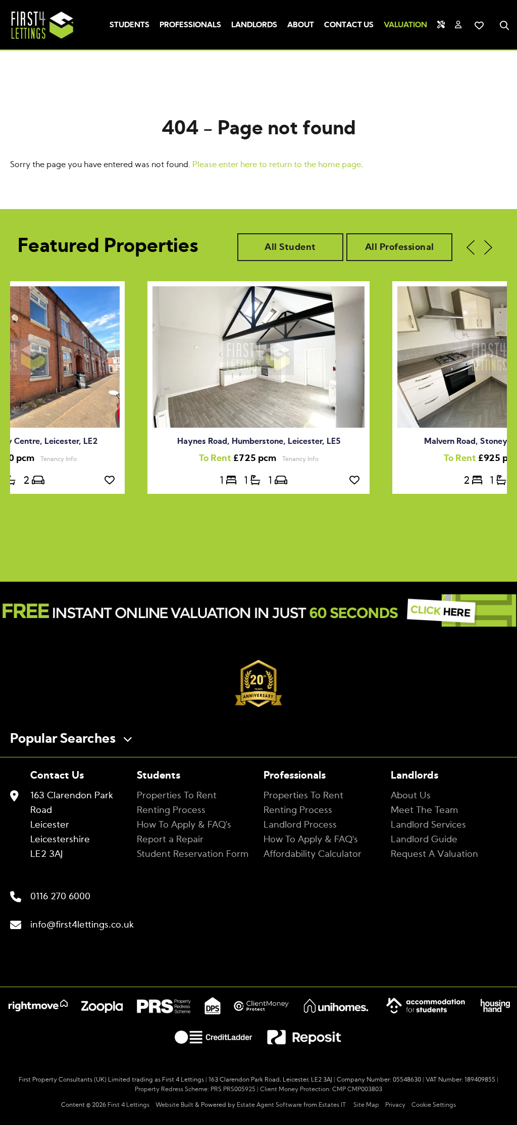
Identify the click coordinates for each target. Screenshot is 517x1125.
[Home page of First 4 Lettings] (38, 40)
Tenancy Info (300, 459)
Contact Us (349, 25)
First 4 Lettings (128, 1105)
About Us (411, 795)
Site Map (366, 1105)
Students (129, 25)
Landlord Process (300, 825)
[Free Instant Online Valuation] (258, 613)
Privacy (395, 1105)
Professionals (190, 25)
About (300, 25)
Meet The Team (424, 810)
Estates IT (332, 1105)
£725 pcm (240, 458)
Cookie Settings (433, 1105)
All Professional (399, 247)
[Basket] (479, 25)
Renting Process (171, 810)
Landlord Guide (424, 839)
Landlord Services (428, 825)
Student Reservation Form (192, 854)
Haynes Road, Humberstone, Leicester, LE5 (258, 441)
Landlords (254, 25)
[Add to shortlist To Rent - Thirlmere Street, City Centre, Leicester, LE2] (112, 481)
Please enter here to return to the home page (276, 165)
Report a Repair (170, 839)
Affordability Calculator (312, 854)
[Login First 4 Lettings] (458, 25)
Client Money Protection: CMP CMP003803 (321, 1089)
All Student (290, 247)
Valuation (405, 25)
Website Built (174, 1105)
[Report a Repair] (441, 25)
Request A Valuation (434, 854)
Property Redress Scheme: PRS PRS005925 (195, 1089)
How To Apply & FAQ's (184, 825)
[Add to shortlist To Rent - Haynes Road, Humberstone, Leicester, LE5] (357, 481)
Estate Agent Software (269, 1105)
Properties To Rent (177, 795)
